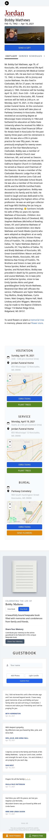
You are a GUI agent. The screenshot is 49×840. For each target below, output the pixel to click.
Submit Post (24, 681)
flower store (37, 323)
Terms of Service (30, 830)
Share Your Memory (14, 641)
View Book (11, 609)
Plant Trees (24, 404)
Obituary (11, 56)
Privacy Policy (18, 830)
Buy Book (23, 609)
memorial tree (37, 320)
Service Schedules (30, 56)
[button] (24, 381)
